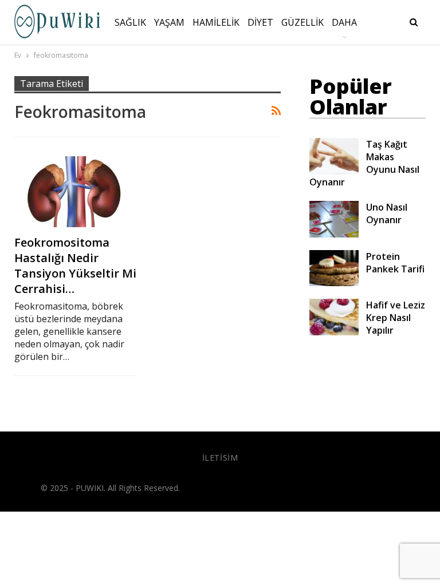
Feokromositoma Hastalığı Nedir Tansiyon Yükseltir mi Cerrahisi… (75, 265)
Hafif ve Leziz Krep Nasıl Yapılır (395, 317)
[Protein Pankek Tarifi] (334, 268)
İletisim (220, 457)
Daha (344, 22)
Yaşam (169, 22)
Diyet (260, 22)
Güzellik (302, 22)
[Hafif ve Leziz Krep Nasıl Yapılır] (334, 317)
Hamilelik (215, 22)
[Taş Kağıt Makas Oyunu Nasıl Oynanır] (334, 156)
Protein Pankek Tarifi (395, 262)
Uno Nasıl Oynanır (386, 213)
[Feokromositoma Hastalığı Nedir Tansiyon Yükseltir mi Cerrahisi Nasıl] (75, 191)
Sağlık (130, 22)
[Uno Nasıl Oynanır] (334, 219)
